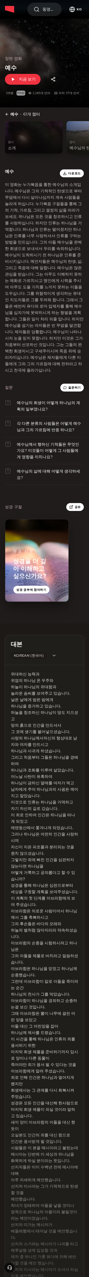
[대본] (54, 655)
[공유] (53, 79)
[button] (72, 387)
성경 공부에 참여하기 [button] (31, 589)
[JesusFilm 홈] (10, 9)
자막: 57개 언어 (69, 93)
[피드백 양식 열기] (9, 1267)
